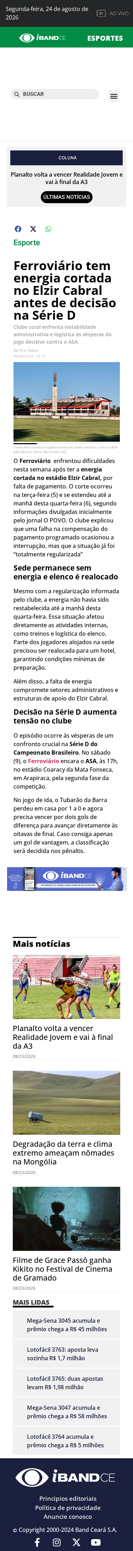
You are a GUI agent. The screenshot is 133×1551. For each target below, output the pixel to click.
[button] (114, 96)
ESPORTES (105, 38)
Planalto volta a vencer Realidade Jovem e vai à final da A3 (67, 178)
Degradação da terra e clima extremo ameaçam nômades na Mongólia (63, 1153)
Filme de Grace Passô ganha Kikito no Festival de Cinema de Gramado (62, 1269)
